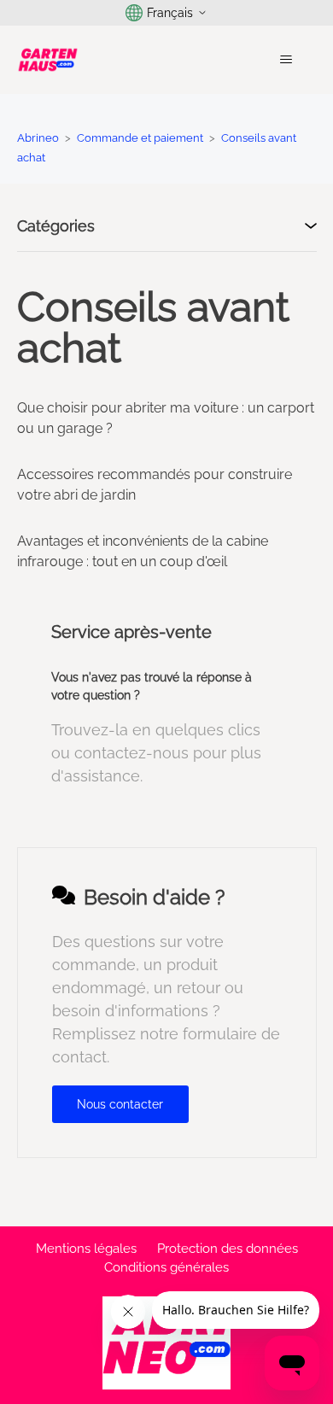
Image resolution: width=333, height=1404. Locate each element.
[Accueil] (48, 60)
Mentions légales (86, 1248)
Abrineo (38, 138)
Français (170, 13)
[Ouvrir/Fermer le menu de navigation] (286, 59)
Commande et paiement (140, 138)
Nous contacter (120, 1104)
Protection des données (227, 1248)
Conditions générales (166, 1267)
